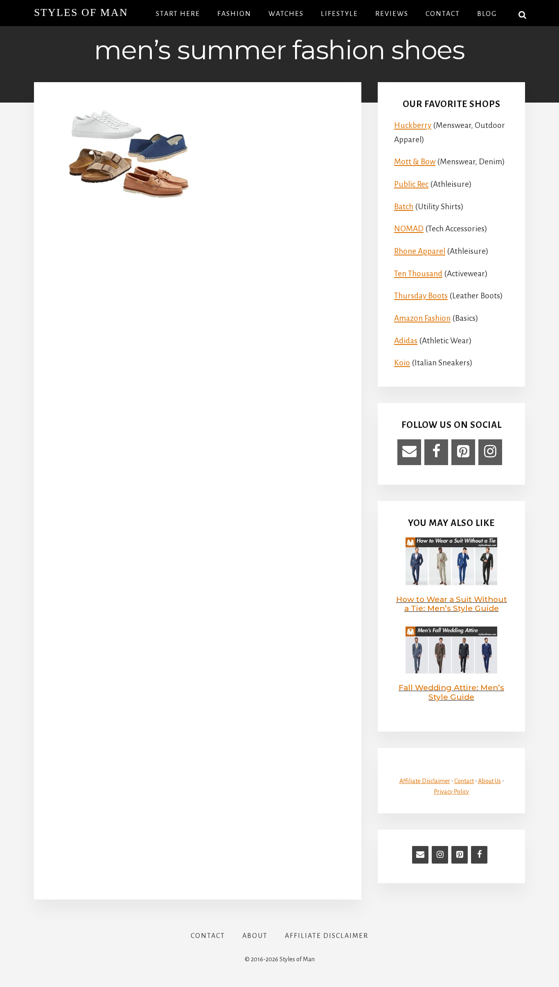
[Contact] (409, 452)
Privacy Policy (451, 791)
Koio (402, 362)
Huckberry (412, 125)
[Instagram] (490, 452)
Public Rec (411, 184)
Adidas (405, 340)
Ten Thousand (418, 273)
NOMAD (409, 228)
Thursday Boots (421, 295)
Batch (403, 206)
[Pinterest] (463, 452)
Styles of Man (81, 12)
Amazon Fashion (422, 318)
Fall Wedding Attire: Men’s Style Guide (451, 692)
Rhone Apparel (419, 251)
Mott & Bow (414, 161)
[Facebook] (436, 452)
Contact (464, 781)
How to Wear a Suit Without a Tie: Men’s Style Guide (451, 604)
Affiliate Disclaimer (424, 781)
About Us (489, 781)
